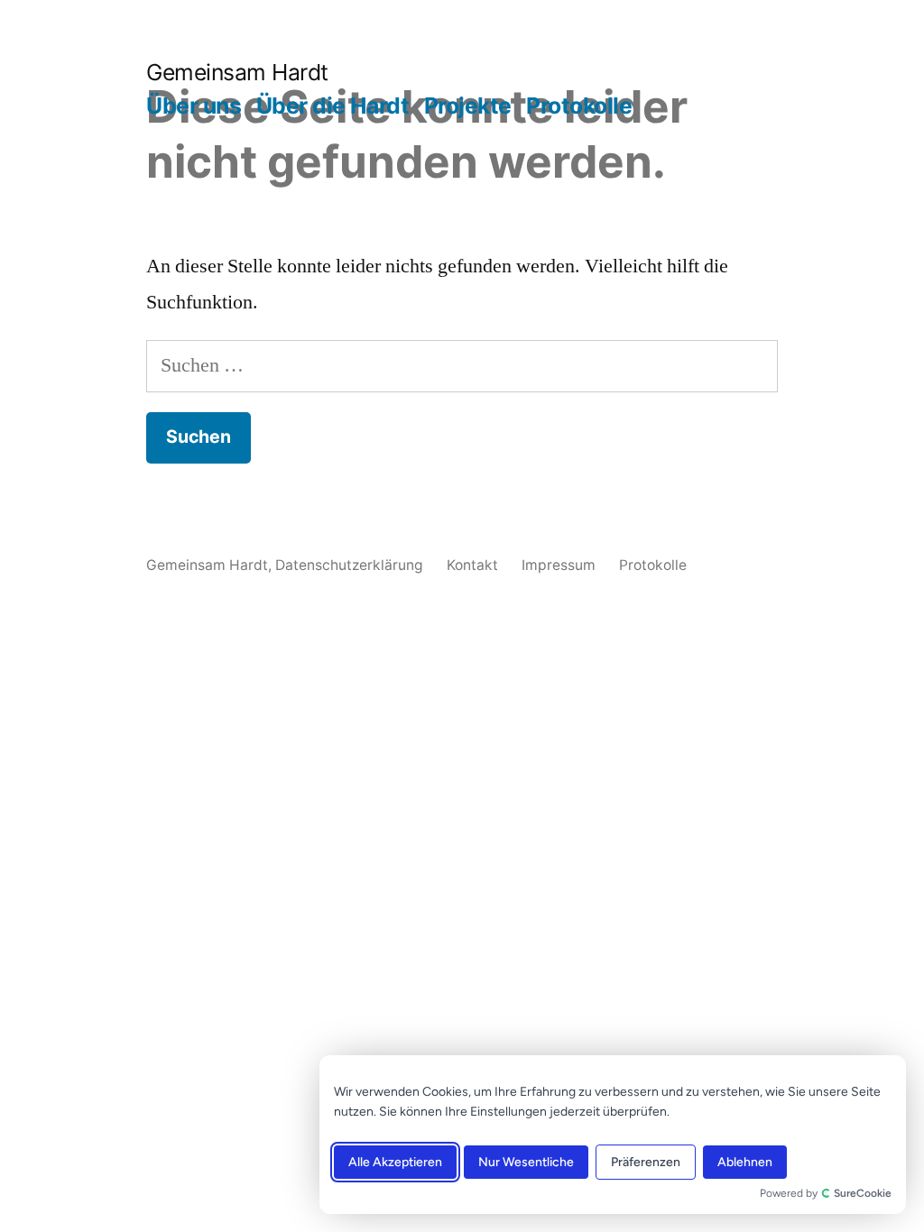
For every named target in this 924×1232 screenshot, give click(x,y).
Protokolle (579, 105)
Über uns (193, 105)
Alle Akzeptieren (395, 1162)
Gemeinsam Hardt (237, 72)
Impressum (559, 565)
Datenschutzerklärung (349, 565)
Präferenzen (645, 1162)
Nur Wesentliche (526, 1162)
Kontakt (472, 565)
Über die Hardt (332, 105)
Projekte (468, 105)
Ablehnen (744, 1162)
